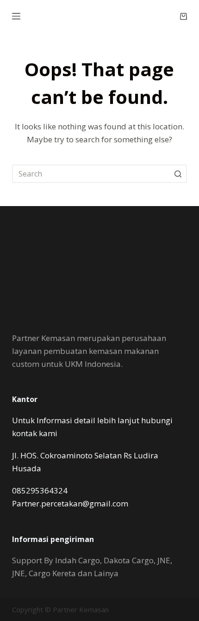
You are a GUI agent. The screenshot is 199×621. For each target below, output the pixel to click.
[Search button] (177, 173)
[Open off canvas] (16, 16)
